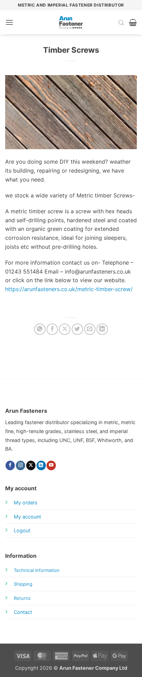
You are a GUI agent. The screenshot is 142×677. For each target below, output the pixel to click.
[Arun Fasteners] (71, 22)
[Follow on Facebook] (10, 465)
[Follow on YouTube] (51, 465)
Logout (22, 530)
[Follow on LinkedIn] (41, 465)
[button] (9, 22)
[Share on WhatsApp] (39, 329)
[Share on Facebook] (52, 329)
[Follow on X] (31, 465)
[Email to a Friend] (89, 329)
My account (27, 517)
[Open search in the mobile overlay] (121, 22)
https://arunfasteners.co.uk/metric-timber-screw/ (69, 289)
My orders (26, 502)
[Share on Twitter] (77, 329)
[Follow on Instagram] (20, 465)
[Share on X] (64, 329)
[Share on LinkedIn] (102, 329)
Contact (23, 612)
